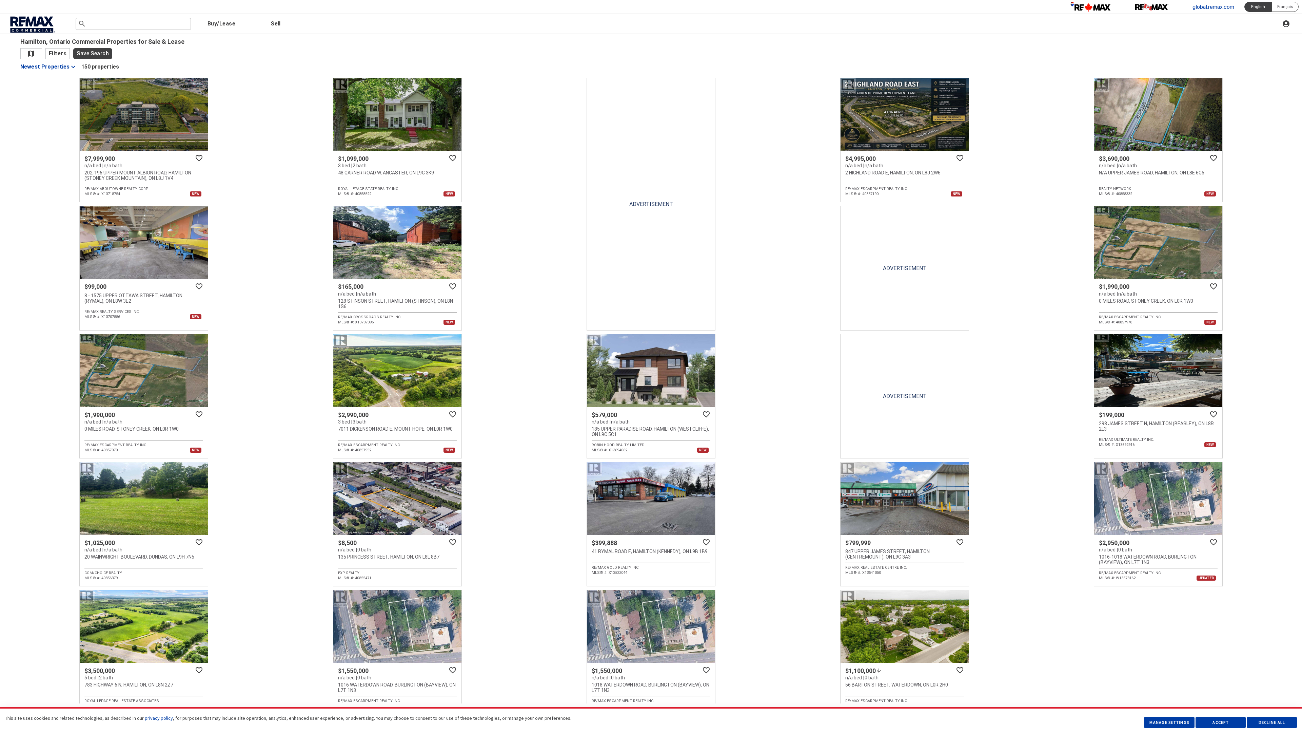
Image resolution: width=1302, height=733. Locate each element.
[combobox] (133, 24)
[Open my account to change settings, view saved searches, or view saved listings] (1287, 24)
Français (1285, 6)
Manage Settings (1169, 722)
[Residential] (1090, 7)
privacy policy (159, 718)
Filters (57, 53)
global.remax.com (1213, 7)
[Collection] (1151, 7)
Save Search (93, 53)
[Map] (31, 53)
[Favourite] (199, 158)
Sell (276, 23)
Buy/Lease (221, 23)
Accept (1220, 722)
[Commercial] (31, 24)
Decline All (1272, 722)
